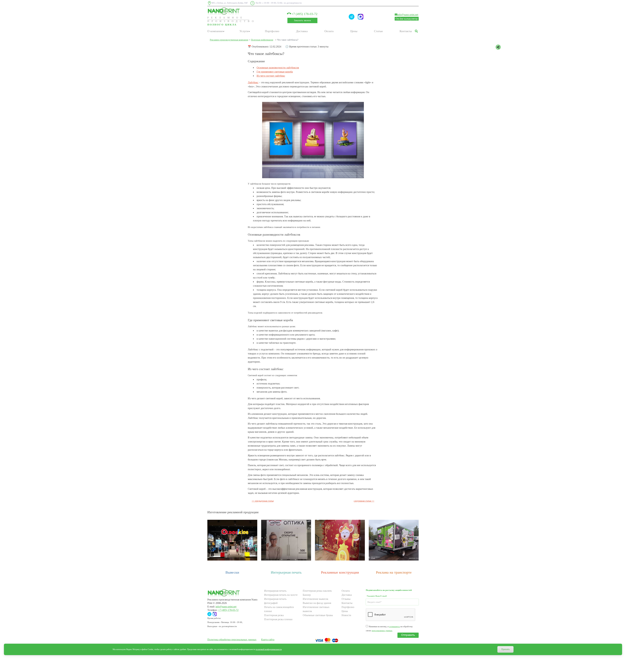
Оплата (329, 31)
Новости (346, 615)
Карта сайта (267, 639)
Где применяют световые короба (275, 71)
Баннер (307, 594)
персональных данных (382, 630)
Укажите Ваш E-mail (377, 596)
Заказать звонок (302, 20)
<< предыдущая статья (263, 501)
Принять (505, 649)
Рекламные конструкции (340, 572)
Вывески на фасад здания (317, 603)
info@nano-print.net (407, 14)
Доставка (302, 31)
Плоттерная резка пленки (278, 619)
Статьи (378, 31)
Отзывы (346, 599)
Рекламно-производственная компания (229, 40)
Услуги (243, 31)
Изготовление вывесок (315, 599)
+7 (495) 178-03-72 (304, 14)
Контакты (406, 31)
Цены (353, 31)
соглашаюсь (394, 626)
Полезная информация (262, 40)
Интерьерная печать (286, 572)
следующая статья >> (364, 501)
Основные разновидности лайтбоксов (278, 67)
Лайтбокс (253, 82)
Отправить (408, 635)
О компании (215, 31)
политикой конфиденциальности (269, 649)
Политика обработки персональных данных (231, 639)
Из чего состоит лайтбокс (271, 75)
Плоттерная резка (274, 615)
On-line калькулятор (407, 18)
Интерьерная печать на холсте (281, 594)
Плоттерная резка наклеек (317, 590)
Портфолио (272, 31)
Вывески (232, 572)
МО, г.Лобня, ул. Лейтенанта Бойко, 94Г (229, 3)
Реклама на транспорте (394, 572)
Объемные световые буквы (318, 615)
